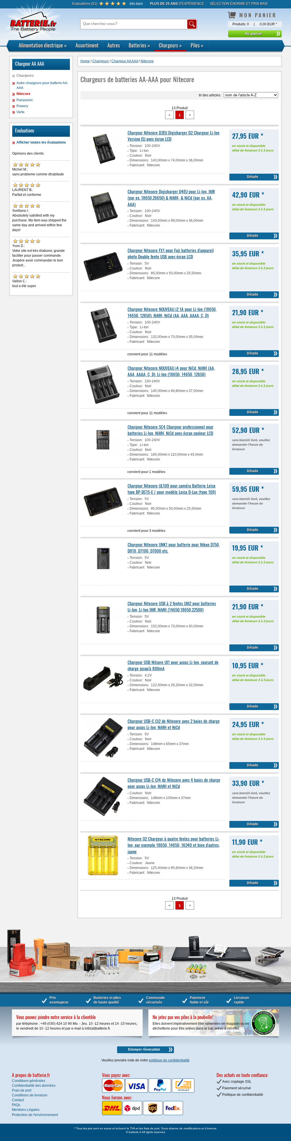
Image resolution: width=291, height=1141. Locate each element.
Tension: (136, 146)
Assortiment (87, 45)
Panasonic (24, 100)
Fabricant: (137, 165)
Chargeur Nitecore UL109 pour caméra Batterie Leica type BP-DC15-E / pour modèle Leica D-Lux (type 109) (172, 488)
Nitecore (23, 94)
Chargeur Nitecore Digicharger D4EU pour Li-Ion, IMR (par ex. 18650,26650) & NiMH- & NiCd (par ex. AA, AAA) (171, 198)
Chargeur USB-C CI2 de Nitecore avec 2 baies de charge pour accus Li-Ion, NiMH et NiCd (174, 724)
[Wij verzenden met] (142, 1114)
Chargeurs (170, 45)
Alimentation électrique (43, 45)
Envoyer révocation (144, 1049)
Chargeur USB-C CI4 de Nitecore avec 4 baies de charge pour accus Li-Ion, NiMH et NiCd (174, 782)
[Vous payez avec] (113, 1092)
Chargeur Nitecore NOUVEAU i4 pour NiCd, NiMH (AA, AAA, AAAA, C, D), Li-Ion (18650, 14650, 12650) (171, 370)
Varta (20, 112)
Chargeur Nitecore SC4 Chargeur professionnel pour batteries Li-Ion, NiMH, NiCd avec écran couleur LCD (170, 429)
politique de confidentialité (169, 1060)
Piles (197, 45)
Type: (134, 151)
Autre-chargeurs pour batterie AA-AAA (42, 85)
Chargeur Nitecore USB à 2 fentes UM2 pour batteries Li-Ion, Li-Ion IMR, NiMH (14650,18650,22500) (172, 606)
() (84, 4)
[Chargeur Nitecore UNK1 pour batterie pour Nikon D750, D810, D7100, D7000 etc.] (103, 580)
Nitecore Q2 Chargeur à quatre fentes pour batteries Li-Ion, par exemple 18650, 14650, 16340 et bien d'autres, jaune (174, 845)
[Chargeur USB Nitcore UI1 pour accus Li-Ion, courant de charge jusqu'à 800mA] (103, 698)
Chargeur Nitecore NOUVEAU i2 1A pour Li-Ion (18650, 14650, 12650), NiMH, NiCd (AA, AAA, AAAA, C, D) (172, 312)
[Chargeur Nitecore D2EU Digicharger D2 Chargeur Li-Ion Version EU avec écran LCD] (103, 168)
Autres (113, 45)
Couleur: (136, 155)
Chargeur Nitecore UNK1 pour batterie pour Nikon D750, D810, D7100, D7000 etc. (174, 547)
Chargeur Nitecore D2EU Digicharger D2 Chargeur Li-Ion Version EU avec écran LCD (173, 135)
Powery (22, 106)
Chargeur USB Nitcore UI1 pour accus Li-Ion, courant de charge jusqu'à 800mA (173, 665)
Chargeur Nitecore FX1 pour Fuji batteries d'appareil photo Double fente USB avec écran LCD (171, 253)
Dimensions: (139, 160)
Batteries (139, 45)
